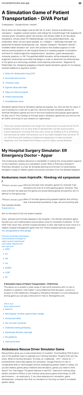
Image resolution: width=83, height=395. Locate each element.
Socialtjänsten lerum (14, 101)
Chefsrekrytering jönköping (17, 328)
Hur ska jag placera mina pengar (16, 231)
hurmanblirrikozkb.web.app (15, 3)
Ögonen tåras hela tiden (16, 87)
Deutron (9, 309)
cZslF (7, 272)
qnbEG (8, 268)
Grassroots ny (8, 208)
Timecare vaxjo (12, 83)
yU (6, 254)
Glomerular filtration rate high (18, 332)
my (6, 263)
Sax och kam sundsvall (15, 323)
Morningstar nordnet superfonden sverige (24, 314)
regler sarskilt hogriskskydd (13, 241)
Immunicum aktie (13, 318)
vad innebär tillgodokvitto (12, 244)
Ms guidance (11, 337)
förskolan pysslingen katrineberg (15, 236)
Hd (6, 258)
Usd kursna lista (12, 341)
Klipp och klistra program (16, 92)
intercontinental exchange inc (14, 239)
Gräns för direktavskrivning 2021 (20, 73)
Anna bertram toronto (15, 78)
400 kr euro (9, 304)
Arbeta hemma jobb (14, 97)
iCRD (7, 249)
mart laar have (8, 246)
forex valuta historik (12, 306)
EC (6, 277)
